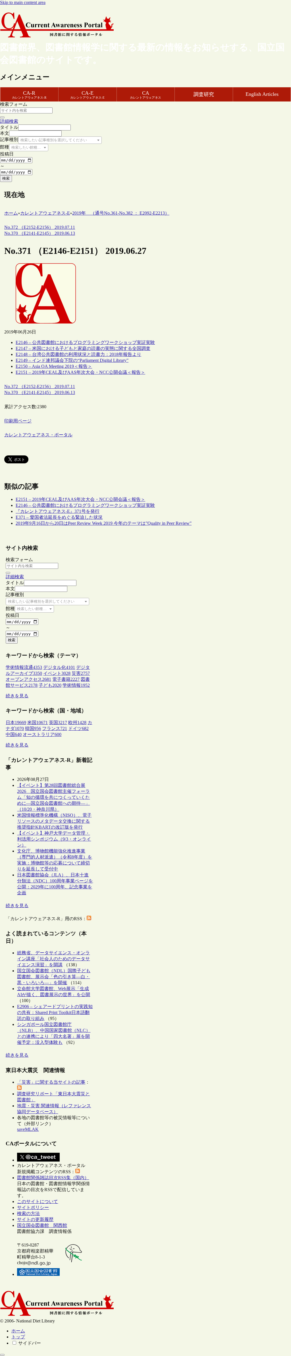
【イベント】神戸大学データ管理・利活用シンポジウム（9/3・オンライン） (54, 839)
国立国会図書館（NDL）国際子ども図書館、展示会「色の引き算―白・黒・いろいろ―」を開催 (53, 976)
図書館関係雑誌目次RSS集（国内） (53, 1177)
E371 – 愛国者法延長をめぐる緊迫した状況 (59, 517)
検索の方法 (28, 1213)
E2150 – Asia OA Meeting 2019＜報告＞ (54, 366)
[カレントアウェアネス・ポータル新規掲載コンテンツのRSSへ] (77, 1171)
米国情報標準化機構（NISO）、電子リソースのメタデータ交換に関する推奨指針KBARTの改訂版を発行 (54, 821)
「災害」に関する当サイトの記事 (51, 1082)
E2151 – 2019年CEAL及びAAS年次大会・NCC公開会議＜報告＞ (80, 372)
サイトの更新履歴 (35, 1219)
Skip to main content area (22, 2)
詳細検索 (9, 121)
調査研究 (204, 94)
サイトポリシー (33, 1207)
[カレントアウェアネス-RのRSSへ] (89, 918)
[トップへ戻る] (2, 1355)
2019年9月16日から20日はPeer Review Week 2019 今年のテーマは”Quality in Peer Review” (104, 523)
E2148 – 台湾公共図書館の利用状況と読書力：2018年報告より (78, 354)
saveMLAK (28, 1129)
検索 (6, 178)
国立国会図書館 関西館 (42, 1225)
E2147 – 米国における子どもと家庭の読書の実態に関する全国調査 (83, 348)
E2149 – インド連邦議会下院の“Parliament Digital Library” (72, 360)
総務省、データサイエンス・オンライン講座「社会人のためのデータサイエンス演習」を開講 (53, 958)
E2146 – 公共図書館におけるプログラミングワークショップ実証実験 (85, 342)
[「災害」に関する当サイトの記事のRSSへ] (19, 1088)
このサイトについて (37, 1201)
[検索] (2, 117)
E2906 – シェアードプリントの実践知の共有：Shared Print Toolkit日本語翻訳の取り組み (55, 1012)
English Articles (262, 94)
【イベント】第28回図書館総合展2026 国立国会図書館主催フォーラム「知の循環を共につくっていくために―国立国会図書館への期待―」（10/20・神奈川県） (53, 797)
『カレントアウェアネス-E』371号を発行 (57, 511)
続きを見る (17, 695)
